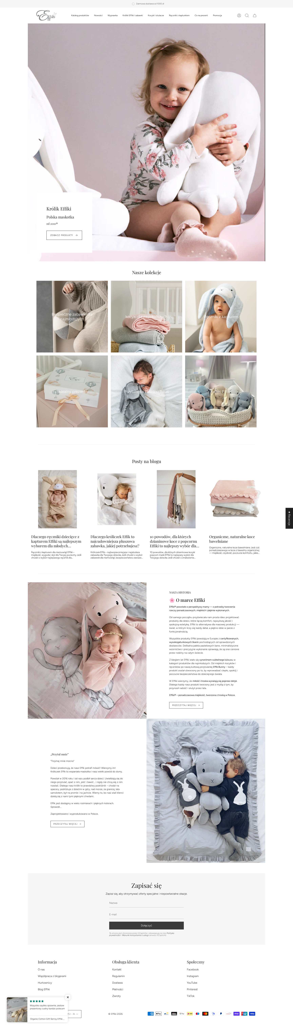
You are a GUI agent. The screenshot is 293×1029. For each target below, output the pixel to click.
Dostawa (117, 982)
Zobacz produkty (61, 235)
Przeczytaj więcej (184, 705)
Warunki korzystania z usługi (135, 935)
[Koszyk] (255, 15)
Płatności (117, 989)
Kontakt (116, 969)
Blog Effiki (44, 989)
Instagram (193, 976)
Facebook (193, 969)
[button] (80, 15)
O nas (41, 969)
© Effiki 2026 (115, 1014)
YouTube (192, 982)
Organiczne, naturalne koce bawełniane (232, 539)
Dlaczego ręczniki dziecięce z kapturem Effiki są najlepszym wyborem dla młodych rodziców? (56, 541)
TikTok (190, 996)
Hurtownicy (45, 982)
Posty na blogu (146, 461)
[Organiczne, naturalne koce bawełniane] (235, 499)
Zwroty (116, 996)
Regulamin (118, 976)
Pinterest (192, 989)
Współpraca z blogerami (52, 976)
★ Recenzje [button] (289, 518)
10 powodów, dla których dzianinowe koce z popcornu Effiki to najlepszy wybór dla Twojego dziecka (173, 541)
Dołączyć (146, 925)
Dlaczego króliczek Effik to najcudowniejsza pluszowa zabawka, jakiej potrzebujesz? (115, 541)
